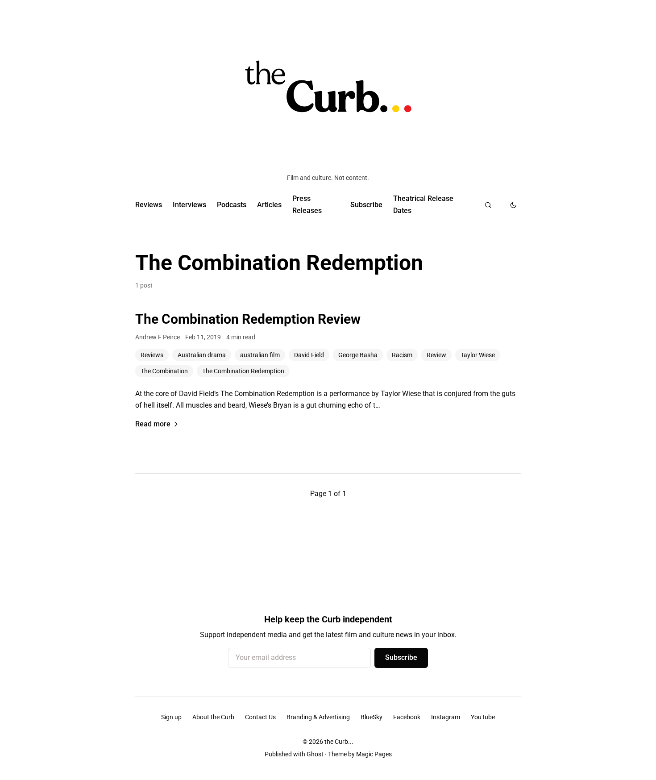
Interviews (189, 204)
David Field (309, 355)
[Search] (488, 205)
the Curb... (338, 741)
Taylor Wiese (478, 355)
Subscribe (366, 204)
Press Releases (307, 204)
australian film (260, 355)
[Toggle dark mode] (513, 205)
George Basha (358, 355)
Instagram (445, 717)
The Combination (164, 371)
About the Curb (213, 717)
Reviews (148, 204)
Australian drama (202, 355)
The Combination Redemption (243, 371)
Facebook (406, 717)
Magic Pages (374, 754)
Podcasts (231, 204)
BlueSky (371, 717)
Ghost (315, 754)
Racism (402, 355)
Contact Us (260, 717)
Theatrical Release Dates (423, 204)
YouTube (483, 717)
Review (436, 355)
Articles (269, 204)
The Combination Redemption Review (248, 319)
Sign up (171, 717)
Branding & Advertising (318, 717)
